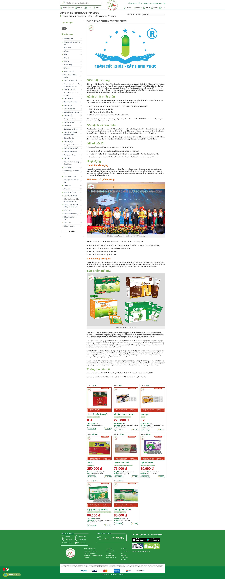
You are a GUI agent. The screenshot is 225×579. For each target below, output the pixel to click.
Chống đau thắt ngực (70, 119)
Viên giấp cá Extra (122, 509)
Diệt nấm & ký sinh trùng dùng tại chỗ (71, 163)
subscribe (82, 536)
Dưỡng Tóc (67, 189)
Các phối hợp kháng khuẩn (70, 76)
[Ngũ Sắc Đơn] (153, 448)
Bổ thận (66, 61)
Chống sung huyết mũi (71, 129)
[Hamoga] (153, 399)
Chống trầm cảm (69, 138)
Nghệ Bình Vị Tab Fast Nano (97, 509)
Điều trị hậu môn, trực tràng (70, 218)
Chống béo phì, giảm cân (71, 112)
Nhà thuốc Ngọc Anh (118, 574)
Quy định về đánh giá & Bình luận (93, 555)
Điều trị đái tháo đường (71, 213)
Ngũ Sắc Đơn (147, 463)
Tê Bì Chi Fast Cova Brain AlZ (123, 414)
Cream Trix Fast (121, 463)
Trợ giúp (97, 7)
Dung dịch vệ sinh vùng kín (71, 181)
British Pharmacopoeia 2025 (141, 551)
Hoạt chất (123, 559)
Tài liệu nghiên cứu (125, 552)
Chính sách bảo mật (89, 549)
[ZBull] (99, 448)
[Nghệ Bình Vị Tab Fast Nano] (99, 495)
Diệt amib (67, 158)
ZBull (89, 463)
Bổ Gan (66, 51)
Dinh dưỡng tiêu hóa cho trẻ (71, 172)
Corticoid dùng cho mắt (71, 148)
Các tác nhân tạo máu (70, 80)
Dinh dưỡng (67, 167)
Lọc (64, 28)
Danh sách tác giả (111, 557)
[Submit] (63, 3)
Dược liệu (155, 7)
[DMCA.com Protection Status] (152, 546)
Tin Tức (89, 7)
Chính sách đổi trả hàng (90, 551)
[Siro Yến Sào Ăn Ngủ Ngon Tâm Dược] (99, 399)
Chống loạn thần (69, 122)
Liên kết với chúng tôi (67, 533)
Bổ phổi (66, 58)
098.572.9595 (133, 3)
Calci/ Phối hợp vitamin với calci (71, 94)
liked (67, 536)
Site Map (86, 557)
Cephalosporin (68, 98)
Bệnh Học (79, 7)
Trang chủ (64, 7)
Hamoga (145, 414)
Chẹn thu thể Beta (69, 108)
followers (68, 539)
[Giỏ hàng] (164, 3)
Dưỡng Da (67, 185)
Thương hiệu (124, 557)
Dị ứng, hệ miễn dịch (70, 155)
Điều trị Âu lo (68, 210)
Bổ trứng (66, 68)
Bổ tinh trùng (68, 64)
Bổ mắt (66, 54)
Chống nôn (67, 125)
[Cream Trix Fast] (126, 448)
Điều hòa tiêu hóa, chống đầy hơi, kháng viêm (71, 200)
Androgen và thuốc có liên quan (72, 43)
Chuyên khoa (110, 555)
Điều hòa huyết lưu (70, 192)
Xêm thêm (72, 231)
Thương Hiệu (139, 7)
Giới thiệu (72, 7)
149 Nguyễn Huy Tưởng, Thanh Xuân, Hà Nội (151, 3)
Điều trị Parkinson (69, 226)
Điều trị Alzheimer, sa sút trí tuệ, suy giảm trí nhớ (71, 206)
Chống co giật (68, 115)
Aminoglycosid (68, 39)
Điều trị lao (67, 222)
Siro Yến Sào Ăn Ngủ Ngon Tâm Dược (97, 414)
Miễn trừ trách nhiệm (89, 553)
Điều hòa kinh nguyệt (70, 195)
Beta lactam (67, 48)
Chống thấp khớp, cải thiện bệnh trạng (70, 133)
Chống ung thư (68, 141)
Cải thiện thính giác (70, 89)
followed (82, 539)
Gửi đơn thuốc (110, 551)
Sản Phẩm (128, 7)
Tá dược (163, 7)
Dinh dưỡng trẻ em (70, 176)
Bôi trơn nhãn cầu (69, 71)
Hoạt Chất (147, 7)
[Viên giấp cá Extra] (126, 495)
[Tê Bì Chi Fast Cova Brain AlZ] (126, 399)
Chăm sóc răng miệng (71, 102)
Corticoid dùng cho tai (70, 151)
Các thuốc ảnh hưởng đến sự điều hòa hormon (72, 85)
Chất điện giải (68, 105)
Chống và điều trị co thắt (71, 145)
